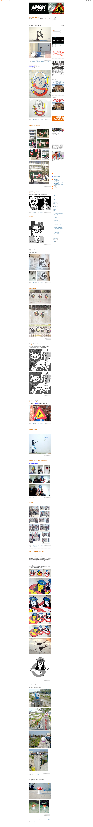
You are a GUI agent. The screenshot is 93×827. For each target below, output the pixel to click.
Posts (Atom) (34, 821)
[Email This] (46, 60)
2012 (54, 198)
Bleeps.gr (55, 169)
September (56, 205)
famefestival (55, 165)
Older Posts (49, 819)
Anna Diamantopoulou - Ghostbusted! (36, 551)
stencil (48, 61)
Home (40, 819)
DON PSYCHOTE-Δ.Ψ (57, 173)
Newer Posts (30, 819)
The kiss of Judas (32, 192)
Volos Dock (31, 778)
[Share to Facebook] (49, 60)
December (55, 200)
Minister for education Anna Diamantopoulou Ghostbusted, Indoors (38, 461)
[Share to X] (48, 60)
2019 (54, 195)
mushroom (35, 546)
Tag (36, 424)
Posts (54, 30)
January (55, 239)
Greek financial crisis (33, 429)
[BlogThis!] (47, 60)
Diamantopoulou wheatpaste (34, 125)
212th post (55, 177)
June (55, 209)
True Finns (31, 216)
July (55, 207)
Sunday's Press (43, 283)
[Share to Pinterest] (50, 60)
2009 (54, 242)
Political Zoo (56, 188)
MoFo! (55, 186)
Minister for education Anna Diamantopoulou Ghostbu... (58, 228)
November (56, 202)
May (55, 210)
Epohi (39, 187)
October (55, 203)
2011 (54, 199)
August (55, 206)
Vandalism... (31, 502)
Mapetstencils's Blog (57, 176)
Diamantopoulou (35, 187)
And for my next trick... (57, 180)
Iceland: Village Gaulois (33, 344)
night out (45, 61)
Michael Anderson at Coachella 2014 (58, 184)
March (55, 236)
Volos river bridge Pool (33, 686)
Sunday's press (31, 250)
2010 (54, 241)
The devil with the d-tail (33, 401)
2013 (54, 196)
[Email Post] (45, 60)
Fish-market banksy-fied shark (37, 61)
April (55, 212)
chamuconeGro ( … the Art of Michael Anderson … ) (58, 183)
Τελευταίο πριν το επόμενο (58, 189)
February (55, 238)
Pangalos (37, 120)
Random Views (56, 179)
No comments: (41, 60)
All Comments (56, 32)
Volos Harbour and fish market (35, 17)
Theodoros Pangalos (33, 65)
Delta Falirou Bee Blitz (33, 288)
